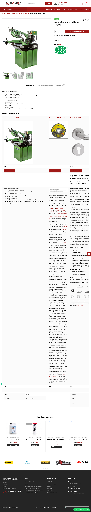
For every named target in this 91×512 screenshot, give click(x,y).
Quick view (16, 429)
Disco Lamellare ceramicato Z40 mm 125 (78, 439)
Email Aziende (73, 491)
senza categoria (10, 437)
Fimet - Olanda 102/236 (75, 117)
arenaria (51, 210)
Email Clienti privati (75, 488)
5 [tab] (47, 468)
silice (57, 208)
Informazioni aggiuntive (45, 85)
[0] (85, 3)
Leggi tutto (34, 445)
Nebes (59, 44)
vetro (59, 216)
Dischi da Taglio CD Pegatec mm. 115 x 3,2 (56, 440)
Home (2, 13)
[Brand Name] (9, 462)
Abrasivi (62, 437)
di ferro (54, 215)
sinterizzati (55, 223)
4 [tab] (45, 468)
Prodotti (64, 9)
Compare (58, 35)
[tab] (30, 85)
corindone (52, 208)
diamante (57, 210)
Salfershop (79, 442)
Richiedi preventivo (78, 31)
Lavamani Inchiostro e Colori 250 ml (34, 439)
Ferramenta (74, 41)
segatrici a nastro (25, 13)
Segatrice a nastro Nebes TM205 (11, 117)
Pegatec (58, 444)
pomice (61, 208)
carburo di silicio (53, 216)
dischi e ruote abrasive (82, 437)
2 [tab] (41, 468)
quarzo (61, 207)
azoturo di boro (60, 215)
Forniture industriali (50, 9)
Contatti (81, 9)
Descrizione (30, 85)
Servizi (58, 9)
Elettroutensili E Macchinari (13, 13)
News (75, 9)
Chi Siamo (70, 9)
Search (48, 3)
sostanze (59, 194)
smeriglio (63, 210)
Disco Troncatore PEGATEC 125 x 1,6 (57, 117)
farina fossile (53, 211)
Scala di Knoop (63, 242)
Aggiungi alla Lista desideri (69, 35)
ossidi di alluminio (62, 213)
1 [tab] (39, 468)
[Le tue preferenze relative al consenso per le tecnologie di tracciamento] (1, 384)
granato (59, 211)
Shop (5, 13)
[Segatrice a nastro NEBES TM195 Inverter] (88, 19)
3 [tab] (43, 468)
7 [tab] (52, 468)
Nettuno (15, 442)
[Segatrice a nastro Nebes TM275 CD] (84, 19)
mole (65, 223)
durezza (65, 226)
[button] (89, 254)
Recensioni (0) (60, 85)
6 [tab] (49, 468)
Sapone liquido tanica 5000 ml (13, 439)
